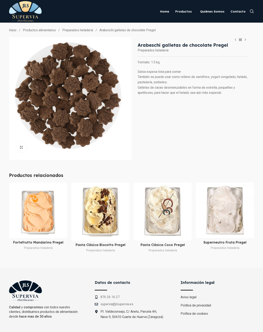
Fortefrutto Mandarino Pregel (38, 242)
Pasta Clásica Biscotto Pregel (100, 245)
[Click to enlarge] (21, 147)
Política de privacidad (196, 305)
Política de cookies (194, 313)
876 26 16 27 (110, 297)
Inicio (13, 30)
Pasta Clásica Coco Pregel (163, 245)
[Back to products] (240, 39)
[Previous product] (235, 39)
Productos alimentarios (40, 30)
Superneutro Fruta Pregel (224, 242)
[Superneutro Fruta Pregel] (225, 210)
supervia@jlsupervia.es (116, 304)
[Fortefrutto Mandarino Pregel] (38, 210)
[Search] (252, 11)
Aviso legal (188, 297)
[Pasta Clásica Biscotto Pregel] (100, 211)
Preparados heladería (78, 30)
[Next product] (245, 39)
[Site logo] (25, 11)
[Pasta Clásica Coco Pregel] (163, 211)
